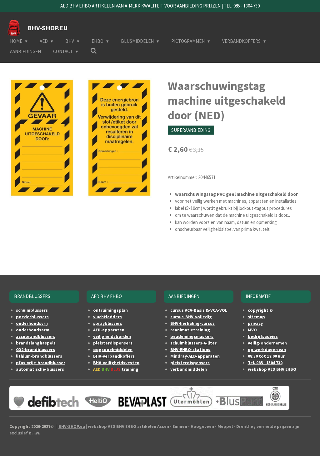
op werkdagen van (267, 349)
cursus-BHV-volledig (191, 317)
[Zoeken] (94, 51)
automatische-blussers (40, 369)
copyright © (260, 310)
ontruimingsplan (110, 310)
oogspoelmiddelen (112, 349)
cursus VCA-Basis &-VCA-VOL (198, 310)
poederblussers (32, 317)
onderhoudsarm (32, 330)
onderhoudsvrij (32, 323)
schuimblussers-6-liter (193, 343)
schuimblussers (32, 310)
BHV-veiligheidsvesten (116, 362)
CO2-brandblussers (35, 349)
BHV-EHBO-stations (190, 349)
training (130, 369)
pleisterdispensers (112, 343)
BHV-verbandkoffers (114, 356)
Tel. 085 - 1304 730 (265, 362)
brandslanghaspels (36, 343)
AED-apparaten (108, 330)
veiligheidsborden (112, 336)
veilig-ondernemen (267, 343)
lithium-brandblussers (39, 356)
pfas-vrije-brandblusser (40, 362)
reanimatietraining (190, 330)
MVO (252, 330)
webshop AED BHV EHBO (272, 369)
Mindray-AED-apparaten (195, 356)
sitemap (256, 317)
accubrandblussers (35, 336)
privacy (255, 323)
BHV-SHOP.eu (71, 426)
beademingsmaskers (191, 336)
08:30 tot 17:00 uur (266, 356)
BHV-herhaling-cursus (192, 323)
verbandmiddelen (188, 369)
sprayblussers (107, 323)
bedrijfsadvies (263, 336)
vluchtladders (107, 317)
